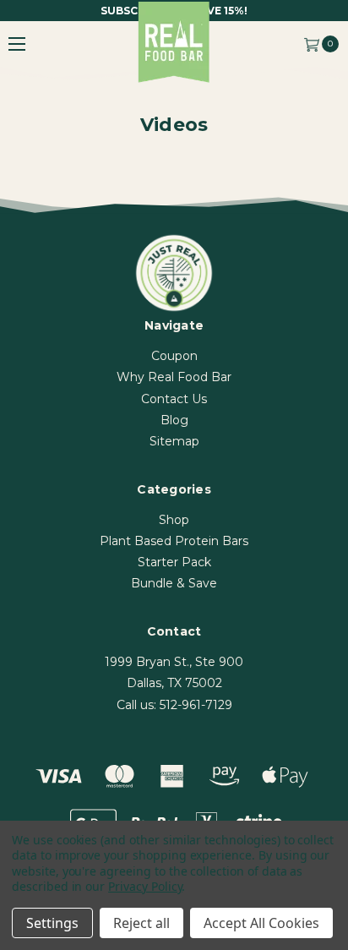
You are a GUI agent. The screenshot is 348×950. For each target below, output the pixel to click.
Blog (174, 420)
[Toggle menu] (17, 43)
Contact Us (174, 399)
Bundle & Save (174, 583)
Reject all (141, 923)
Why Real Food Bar (174, 377)
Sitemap (174, 441)
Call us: (174, 704)
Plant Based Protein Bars (174, 541)
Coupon (174, 355)
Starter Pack (174, 562)
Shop (174, 519)
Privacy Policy (145, 886)
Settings (52, 923)
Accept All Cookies (261, 923)
